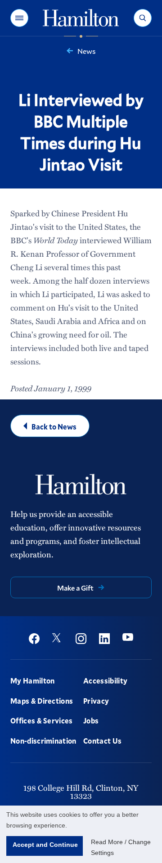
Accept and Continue (45, 844)
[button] (19, 18)
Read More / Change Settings (121, 847)
